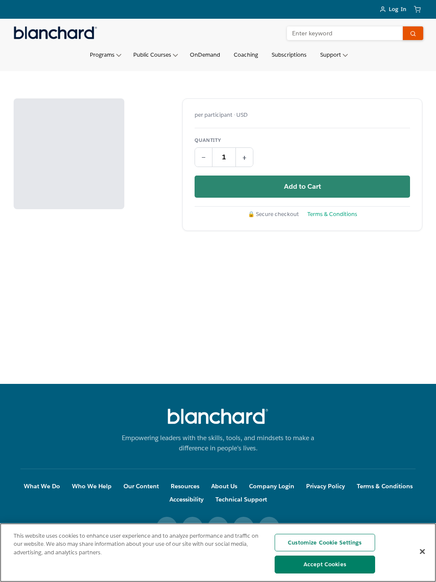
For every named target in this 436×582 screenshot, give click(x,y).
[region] (218, 552)
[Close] (422, 551)
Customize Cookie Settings (324, 542)
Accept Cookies (325, 564)
